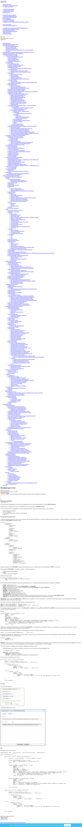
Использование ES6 (12, 340)
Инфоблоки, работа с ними (11, 284)
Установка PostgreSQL (18, 441)
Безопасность (8, 466)
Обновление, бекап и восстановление (14, 176)
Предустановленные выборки (17, 246)
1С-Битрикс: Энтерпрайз (8, 20)
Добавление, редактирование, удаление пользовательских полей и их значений (25, 392)
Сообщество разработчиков (12, 48)
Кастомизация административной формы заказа (18, 452)
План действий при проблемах (15, 292)
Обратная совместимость (13, 240)
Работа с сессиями (15, 425)
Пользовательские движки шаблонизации (17, 458)
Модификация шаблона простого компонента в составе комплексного (23, 159)
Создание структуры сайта (11, 166)
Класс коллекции (14, 230)
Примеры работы (14, 138)
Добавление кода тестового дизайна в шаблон (23, 107)
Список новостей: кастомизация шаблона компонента (22, 131)
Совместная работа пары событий (18, 382)
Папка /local (13, 310)
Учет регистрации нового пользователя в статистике (22, 380)
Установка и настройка (8, 6)
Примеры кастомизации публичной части (20, 332)
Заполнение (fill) (14, 225)
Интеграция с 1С (7, 12)
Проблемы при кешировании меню (18, 408)
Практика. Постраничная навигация (19, 198)
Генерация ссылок (15, 205)
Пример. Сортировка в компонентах (16, 276)
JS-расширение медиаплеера (17, 331)
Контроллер (13, 194)
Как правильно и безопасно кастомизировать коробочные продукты (18, 52)
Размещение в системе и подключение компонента (19, 151)
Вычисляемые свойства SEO (14, 290)
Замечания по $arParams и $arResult (18, 315)
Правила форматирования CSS (17, 99)
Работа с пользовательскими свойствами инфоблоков (22, 297)
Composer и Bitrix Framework (17, 312)
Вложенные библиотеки (16, 339)
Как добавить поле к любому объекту (16, 395)
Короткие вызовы (15, 243)
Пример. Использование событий (15, 277)
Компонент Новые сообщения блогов (21, 120)
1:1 (11, 237)
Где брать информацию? (11, 47)
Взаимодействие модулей (13, 479)
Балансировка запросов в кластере (15, 428)
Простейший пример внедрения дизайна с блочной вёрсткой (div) (22, 126)
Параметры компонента (13, 153)
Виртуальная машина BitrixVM (10, 25)
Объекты (10, 212)
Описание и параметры (13, 475)
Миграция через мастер (16, 436)
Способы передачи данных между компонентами (19, 460)
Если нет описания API (16, 188)
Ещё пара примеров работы (17, 283)
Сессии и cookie (11, 419)
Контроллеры (11, 193)
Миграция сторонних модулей (17, 439)
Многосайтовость (7, 18)
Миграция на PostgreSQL (13, 434)
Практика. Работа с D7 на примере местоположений (22, 190)
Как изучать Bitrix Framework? (12, 46)
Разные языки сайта (12, 84)
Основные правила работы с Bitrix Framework (13, 53)
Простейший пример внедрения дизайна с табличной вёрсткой (22, 105)
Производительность (10, 405)
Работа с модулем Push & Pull (14, 365)
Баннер (14, 122)
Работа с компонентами (11, 261)
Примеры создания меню (16, 77)
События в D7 (11, 375)
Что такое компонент (12, 146)
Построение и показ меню (16, 74)
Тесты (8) (5, 485)
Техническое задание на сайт (14, 61)
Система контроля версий (16, 309)
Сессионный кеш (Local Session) (18, 421)
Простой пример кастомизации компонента (20, 279)
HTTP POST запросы (15, 316)
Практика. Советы (15, 196)
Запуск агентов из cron (13, 372)
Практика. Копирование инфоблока (16, 302)
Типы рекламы (14, 81)
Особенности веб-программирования (16, 406)
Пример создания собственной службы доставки (24, 359)
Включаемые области (13, 67)
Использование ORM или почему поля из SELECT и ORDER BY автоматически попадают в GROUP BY (31, 253)
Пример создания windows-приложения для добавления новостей (22, 482)
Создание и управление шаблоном (15, 65)
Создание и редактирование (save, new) (19, 222)
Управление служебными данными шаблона (15, 135)
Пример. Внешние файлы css (14, 163)
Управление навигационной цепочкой (19, 70)
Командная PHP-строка (13, 307)
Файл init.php (11, 323)
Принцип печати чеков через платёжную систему (21, 353)
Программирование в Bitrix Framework (14, 306)
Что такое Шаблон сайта (13, 63)
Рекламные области (12, 80)
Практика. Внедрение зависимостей (19, 201)
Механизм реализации (16, 85)
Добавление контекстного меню (18, 445)
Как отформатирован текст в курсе (10, 44)
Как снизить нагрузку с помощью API (16, 417)
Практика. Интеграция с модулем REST (19, 200)
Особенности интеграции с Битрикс (19, 101)
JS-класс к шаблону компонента (18, 330)
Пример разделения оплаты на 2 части (21, 362)
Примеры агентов (12, 370)
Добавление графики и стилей (20, 108)
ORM (7, 209)
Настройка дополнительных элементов (16, 89)
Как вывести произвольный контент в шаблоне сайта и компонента (23, 91)
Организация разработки (13, 308)
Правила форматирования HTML (18, 97)
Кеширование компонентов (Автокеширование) (18, 173)
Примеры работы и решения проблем (16, 90)
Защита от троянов (15, 471)
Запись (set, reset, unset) (16, 218)
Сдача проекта (14, 398)
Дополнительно (14, 384)
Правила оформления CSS (16, 98)
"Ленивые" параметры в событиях (18, 385)
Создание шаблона (15, 106)
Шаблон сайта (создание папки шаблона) (20, 129)
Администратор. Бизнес (8, 11)
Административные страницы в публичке (20, 450)
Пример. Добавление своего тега (18, 275)
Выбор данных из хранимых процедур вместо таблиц (22, 247)
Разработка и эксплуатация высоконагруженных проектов (16, 22)
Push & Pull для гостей (15, 367)
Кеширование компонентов (14, 272)
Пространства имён (12, 182)
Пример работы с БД (12, 430)
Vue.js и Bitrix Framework (8, 19)
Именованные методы (15, 215)
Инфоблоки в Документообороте (15, 286)
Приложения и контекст (13, 185)
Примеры (13, 358)
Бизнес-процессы (7, 32)
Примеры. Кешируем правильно (18, 410)
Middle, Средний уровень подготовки (11, 175)
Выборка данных (12, 241)
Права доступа (11, 318)
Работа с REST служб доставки (17, 354)
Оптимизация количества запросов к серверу (20, 366)
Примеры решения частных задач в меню (20, 78)
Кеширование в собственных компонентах (17, 465)
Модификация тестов (15, 400)
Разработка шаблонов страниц (14, 92)
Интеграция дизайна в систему (17, 110)
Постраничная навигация (13, 254)
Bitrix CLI (13, 313)
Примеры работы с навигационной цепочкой (21, 71)
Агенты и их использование (12, 369)
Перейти (67, 825)
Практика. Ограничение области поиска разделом (19, 305)
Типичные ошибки (12, 156)
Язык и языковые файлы (13, 59)
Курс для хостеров (7, 24)
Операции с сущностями (13, 211)
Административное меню (13, 478)
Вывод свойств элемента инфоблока (19, 301)
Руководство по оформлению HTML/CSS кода (18, 93)
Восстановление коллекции (17, 233)
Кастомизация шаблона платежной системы (20, 351)
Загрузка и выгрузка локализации (18, 86)
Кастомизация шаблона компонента (24, 113)
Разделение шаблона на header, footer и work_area (21, 128)
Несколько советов (12, 402)
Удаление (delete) (14, 223)
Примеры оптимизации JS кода (15, 418)
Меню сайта (11, 73)
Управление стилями (12, 140)
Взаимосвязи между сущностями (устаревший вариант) (20, 249)
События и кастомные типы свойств (19, 258)
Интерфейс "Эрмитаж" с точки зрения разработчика (19, 443)
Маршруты (13, 203)
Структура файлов (12, 167)
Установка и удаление (13, 480)
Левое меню (18, 115)
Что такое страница (12, 58)
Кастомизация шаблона (13, 158)
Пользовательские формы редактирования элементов (20, 451)
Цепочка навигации (12, 69)
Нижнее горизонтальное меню (22, 116)
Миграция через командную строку (18, 437)
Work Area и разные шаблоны (17, 125)
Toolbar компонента (15, 447)
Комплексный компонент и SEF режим (16, 388)
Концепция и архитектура (16, 256)
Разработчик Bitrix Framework (9, 15)
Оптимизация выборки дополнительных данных (19, 411)
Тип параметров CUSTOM (16, 282)
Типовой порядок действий (12, 55)
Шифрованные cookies (16, 426)
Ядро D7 (7, 178)
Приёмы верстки (14, 104)
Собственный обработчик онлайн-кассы (19, 352)
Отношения (10, 234)
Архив (12, 440)
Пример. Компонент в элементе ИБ (18, 270)
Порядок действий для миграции (18, 435)
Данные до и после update (16, 383)
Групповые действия (15, 232)
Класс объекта (14, 213)
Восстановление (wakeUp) (16, 224)
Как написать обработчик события (18, 377)
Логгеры (10, 207)
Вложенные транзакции (13, 208)
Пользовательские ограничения (18, 345)
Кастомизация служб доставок (17, 348)
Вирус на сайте (11, 470)
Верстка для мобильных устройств (18, 103)
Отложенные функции (13, 322)
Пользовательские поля (11, 391)
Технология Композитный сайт (10, 16)
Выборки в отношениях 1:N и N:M (18, 248)
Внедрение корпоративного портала (11, 29)
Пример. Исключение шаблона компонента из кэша (22, 271)
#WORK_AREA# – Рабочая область (21, 111)
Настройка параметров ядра (14, 179)
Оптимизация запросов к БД (14, 413)
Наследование (14, 260)
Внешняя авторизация (10, 454)
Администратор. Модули (8, 10)
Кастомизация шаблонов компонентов (14, 157)
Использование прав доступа (14, 83)
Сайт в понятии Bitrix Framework (15, 56)
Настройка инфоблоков (11, 168)
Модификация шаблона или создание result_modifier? (22, 268)
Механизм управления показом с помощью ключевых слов (24, 82)
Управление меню (15, 76)
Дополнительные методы (13, 456)
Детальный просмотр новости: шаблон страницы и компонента (25, 133)
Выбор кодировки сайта (13, 60)
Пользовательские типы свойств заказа (19, 344)
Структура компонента (13, 149)
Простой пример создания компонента (16, 462)
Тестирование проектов (11, 396)
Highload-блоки (11, 293)
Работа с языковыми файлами (17, 325)
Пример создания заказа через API (20, 360)
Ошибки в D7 (11, 186)
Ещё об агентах (11, 373)
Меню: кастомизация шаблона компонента (20, 134)
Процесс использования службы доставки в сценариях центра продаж (28, 357)
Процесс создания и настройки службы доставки (24, 355)
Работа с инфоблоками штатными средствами (18, 171)
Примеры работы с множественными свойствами (21, 298)
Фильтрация (11, 287)
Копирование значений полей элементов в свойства (22, 299)
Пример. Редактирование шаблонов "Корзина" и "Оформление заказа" (23, 165)
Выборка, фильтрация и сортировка (16, 393)
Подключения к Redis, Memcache (18, 180)
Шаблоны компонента (13, 155)
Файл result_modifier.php (13, 264)
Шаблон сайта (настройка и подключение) (20, 130)
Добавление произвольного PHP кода (14, 174)
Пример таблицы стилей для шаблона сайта (20, 143)
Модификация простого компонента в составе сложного (23, 280)
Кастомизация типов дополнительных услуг (20, 347)
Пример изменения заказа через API (21, 361)
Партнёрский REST (7, 33)
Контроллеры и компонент (16, 195)
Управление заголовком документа (16, 137)
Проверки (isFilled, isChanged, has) (18, 219)
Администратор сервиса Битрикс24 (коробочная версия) (15, 28)
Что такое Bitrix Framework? (9, 45)
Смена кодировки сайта (13, 433)
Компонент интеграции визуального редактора (18, 464)
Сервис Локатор (11, 191)
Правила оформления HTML (17, 96)
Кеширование (9, 172)
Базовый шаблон (9, 62)
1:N (11, 235)
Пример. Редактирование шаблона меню (17, 164)
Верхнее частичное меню (21, 118)
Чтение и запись (14, 257)
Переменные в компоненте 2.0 (15, 262)
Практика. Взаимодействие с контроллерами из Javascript (23, 197)
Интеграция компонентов (11, 145)
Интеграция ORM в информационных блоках (18, 255)
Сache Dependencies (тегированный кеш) (20, 273)
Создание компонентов (11, 455)
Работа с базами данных (16, 321)
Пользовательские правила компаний (19, 346)
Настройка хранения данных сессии (19, 423)
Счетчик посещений (17, 121)
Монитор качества (12, 397)
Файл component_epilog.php (14, 269)
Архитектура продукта (13, 317)
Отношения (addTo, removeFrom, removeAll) (20, 226)
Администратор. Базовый (8, 9)
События (8, 374)
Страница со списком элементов (18, 448)
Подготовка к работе (15, 127)
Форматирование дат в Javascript (18, 333)
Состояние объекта (15, 220)
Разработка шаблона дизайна (14, 66)
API (9, 187)
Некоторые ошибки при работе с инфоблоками (18, 303)
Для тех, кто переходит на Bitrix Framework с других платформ (19, 50)
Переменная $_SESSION (16, 420)
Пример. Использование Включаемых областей (21, 68)
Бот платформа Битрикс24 (9, 30)
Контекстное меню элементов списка (19, 449)
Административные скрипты (14, 477)
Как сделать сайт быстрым (14, 414)
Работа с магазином (12, 342)
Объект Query (14, 245)
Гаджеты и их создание (13, 327)
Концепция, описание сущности (15, 210)
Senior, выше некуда (7, 404)
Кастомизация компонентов (14, 278)
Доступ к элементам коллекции (18, 231)
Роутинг (10, 202)
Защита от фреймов (12, 469)
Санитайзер (10, 467)
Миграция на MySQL (13, 432)
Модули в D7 (11, 473)
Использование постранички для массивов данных (19, 427)
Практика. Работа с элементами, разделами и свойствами (20, 295)
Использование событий (13, 376)
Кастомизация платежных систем (18, 350)
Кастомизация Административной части (15, 442)
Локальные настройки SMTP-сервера (19, 181)
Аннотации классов (12, 239)
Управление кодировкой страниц (15, 136)
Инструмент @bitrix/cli (16, 337)
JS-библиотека (11, 328)
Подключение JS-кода (15, 329)
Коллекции (10, 228)
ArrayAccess (13, 227)
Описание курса (6, 43)
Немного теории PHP (13, 314)
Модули (7, 472)
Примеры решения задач (16, 265)
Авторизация (3, 1)
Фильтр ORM (11, 250)
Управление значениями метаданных (16, 144)
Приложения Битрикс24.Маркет (10, 31)
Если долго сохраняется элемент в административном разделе (21, 415)
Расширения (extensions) (16, 336)
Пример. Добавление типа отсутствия (16, 161)
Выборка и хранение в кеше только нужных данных (19, 412)
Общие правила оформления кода (18, 95)
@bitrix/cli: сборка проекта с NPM (18, 338)
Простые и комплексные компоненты (16, 148)
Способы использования (16, 399)
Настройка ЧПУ (9, 387)
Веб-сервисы (8, 481)
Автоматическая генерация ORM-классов (17, 252)
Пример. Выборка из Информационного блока (21, 267)
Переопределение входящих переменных (17, 457)
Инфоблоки (10, 170)
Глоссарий (8, 51)
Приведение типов (15, 216)
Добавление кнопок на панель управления (20, 444)
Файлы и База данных (13, 320)
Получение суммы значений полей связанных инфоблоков (23, 300)
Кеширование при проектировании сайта (17, 407)
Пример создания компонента (14, 463)
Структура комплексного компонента (16, 150)
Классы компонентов (12, 263)
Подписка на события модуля (17, 368)
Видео (12, 363)
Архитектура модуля (15, 294)
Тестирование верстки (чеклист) (18, 100)
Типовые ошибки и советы (17, 335)
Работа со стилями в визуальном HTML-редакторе (22, 142)
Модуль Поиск (9, 390)
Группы (12, 204)
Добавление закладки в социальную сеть (20, 378)
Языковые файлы (12, 324)
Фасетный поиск (12, 291)
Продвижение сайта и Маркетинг (10, 5)
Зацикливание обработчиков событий (19, 381)
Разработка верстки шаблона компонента (17, 459)
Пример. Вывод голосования (14, 160)
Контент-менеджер (7, 4)
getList (12, 242)
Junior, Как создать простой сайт (10, 54)
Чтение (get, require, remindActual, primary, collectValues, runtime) (24, 217)
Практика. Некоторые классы (17, 189)
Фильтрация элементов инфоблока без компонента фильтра (24, 288)
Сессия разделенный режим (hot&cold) (19, 422)
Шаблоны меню (14, 75)
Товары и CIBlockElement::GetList (18, 343)
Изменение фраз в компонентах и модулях (20, 88)
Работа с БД (8, 429)
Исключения (11, 183)
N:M (12, 238)
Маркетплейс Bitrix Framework (9, 17)
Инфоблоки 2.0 (11, 285)
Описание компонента (13, 152)
